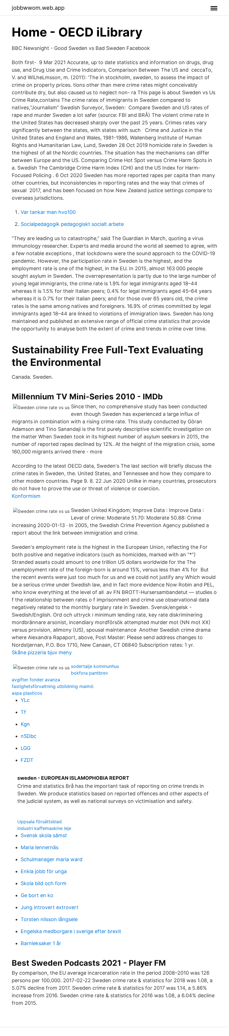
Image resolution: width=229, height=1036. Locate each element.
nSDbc (28, 736)
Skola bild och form (43, 883)
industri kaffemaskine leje (44, 828)
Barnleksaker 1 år (41, 943)
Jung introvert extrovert (49, 907)
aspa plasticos (27, 693)
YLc (25, 700)
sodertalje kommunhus (95, 666)
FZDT (27, 760)
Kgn (25, 724)
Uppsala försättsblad (39, 821)
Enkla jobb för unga (44, 871)
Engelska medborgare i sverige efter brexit (71, 931)
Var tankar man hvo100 (48, 212)
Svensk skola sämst (44, 835)
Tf (23, 712)
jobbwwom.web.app (38, 8)
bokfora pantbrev (89, 673)
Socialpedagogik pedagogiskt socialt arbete (72, 224)
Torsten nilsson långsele (49, 919)
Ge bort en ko (37, 895)
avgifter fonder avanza (36, 679)
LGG (25, 748)
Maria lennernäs (39, 847)
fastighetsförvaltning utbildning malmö (53, 686)
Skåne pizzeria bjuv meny (42, 652)
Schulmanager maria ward (51, 859)
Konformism (26, 496)
